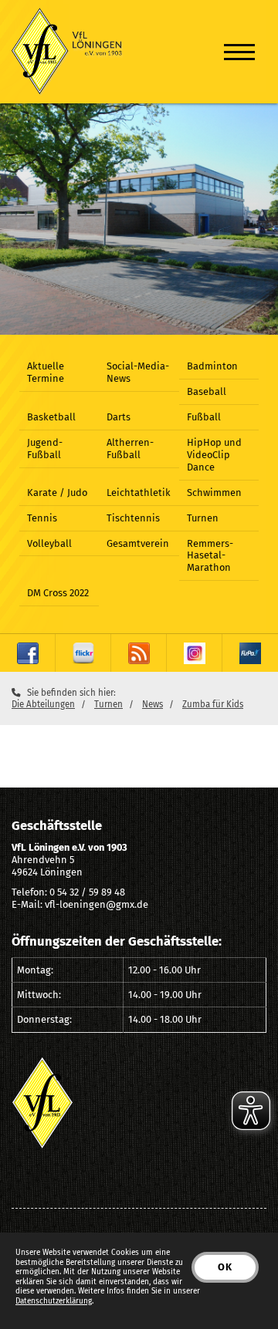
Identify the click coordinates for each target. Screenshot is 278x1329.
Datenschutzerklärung (53, 1301)
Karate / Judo (57, 492)
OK (225, 1267)
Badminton (212, 366)
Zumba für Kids (212, 704)
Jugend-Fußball (45, 448)
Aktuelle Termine (45, 372)
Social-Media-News (138, 372)
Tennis (42, 518)
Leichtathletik (139, 492)
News (152, 704)
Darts (119, 417)
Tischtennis (133, 518)
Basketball (51, 417)
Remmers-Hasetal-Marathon (210, 556)
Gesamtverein (138, 543)
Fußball (204, 417)
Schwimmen (214, 492)
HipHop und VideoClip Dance (214, 455)
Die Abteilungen (43, 704)
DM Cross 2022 (58, 593)
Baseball (206, 391)
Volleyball (49, 543)
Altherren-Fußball (130, 448)
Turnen (203, 518)
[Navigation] (239, 51)
